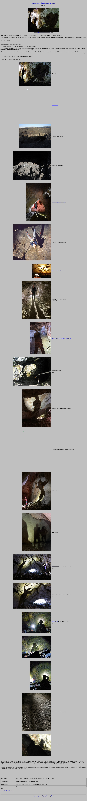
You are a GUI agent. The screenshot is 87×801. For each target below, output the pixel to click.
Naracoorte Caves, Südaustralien (58, 270)
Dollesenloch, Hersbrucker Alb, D (59, 202)
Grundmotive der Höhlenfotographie (8, 790)
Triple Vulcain (55, 621)
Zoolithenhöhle (55, 105)
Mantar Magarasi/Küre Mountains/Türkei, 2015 (43, 32)
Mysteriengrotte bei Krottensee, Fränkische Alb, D (62, 338)
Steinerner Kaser (55, 566)
